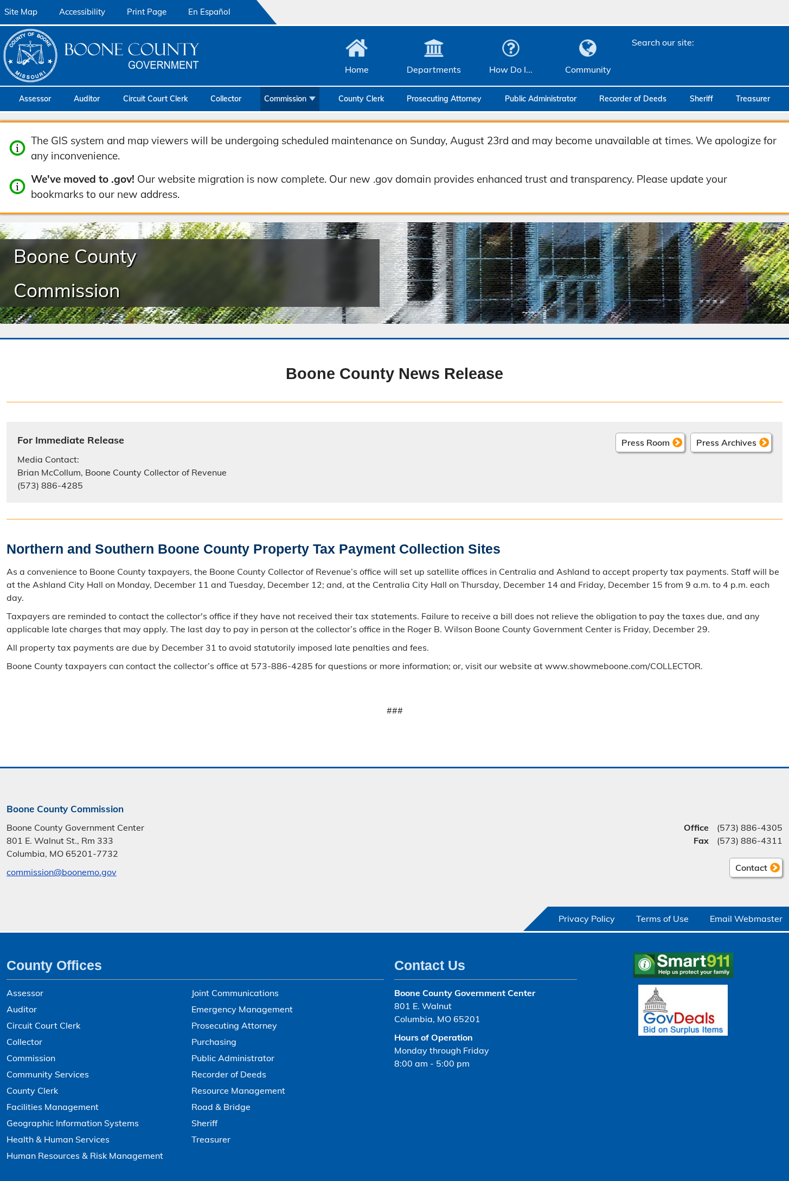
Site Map (20, 12)
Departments (434, 69)
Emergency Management (242, 1009)
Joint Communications (235, 992)
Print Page (146, 12)
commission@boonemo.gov (62, 872)
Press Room (645, 442)
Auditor (87, 99)
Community (588, 69)
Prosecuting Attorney (444, 99)
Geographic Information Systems (73, 1123)
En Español (209, 12)
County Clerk (361, 99)
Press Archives (726, 442)
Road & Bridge (221, 1106)
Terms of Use (662, 918)
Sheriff (701, 99)
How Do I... (511, 69)
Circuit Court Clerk (155, 99)
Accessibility (82, 12)
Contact (748, 869)
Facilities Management (53, 1106)
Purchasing (213, 1041)
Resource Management (238, 1090)
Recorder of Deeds (632, 99)
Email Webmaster (746, 918)
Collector (225, 99)
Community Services (48, 1074)
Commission (285, 99)
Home (357, 69)
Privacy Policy (587, 918)
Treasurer (753, 99)
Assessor (35, 99)
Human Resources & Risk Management (85, 1155)
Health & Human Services (58, 1139)
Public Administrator (540, 99)
